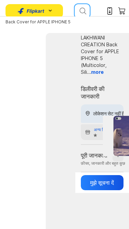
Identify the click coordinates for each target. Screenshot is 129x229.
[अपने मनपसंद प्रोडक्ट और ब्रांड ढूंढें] (82, 11)
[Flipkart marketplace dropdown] (31, 11)
